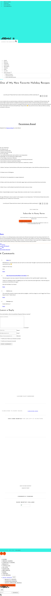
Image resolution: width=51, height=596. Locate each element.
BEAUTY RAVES (9, 74)
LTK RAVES (6, 575)
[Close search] (2, 589)
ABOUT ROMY (7, 1)
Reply (3, 271)
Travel (6, 67)
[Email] (1, 39)
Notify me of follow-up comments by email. (11, 338)
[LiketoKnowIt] (12, 39)
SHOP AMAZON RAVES (11, 77)
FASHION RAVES (9, 75)
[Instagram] (5, 39)
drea (7, 260)
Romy (2, 234)
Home (5, 60)
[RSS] (13, 39)
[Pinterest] (8, 39)
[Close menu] (0, 556)
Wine (5, 69)
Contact (6, 3)
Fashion (6, 63)
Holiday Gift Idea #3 (4, 245)
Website (19, 336)
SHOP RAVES (7, 577)
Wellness (6, 66)
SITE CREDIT (18, 550)
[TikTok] (10, 39)
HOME (4, 559)
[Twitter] (7, 39)
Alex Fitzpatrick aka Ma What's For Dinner (16, 275)
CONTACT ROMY (8, 562)
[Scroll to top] (1, 553)
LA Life (6, 70)
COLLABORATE (8, 6)
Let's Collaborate (7, 585)
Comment (26, 327)
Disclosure (7, 4)
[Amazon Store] (15, 39)
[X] (45, 96)
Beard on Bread (9, 128)
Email (18, 333)
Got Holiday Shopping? (5, 249)
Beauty (5, 564)
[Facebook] (3, 39)
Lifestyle (6, 64)
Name (18, 330)
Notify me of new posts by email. (8, 341)
